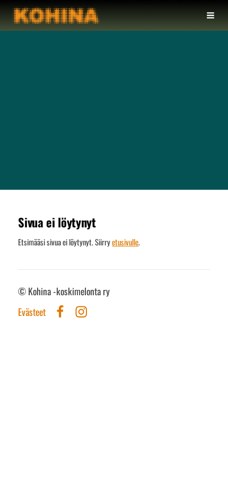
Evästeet (32, 312)
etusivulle (125, 242)
